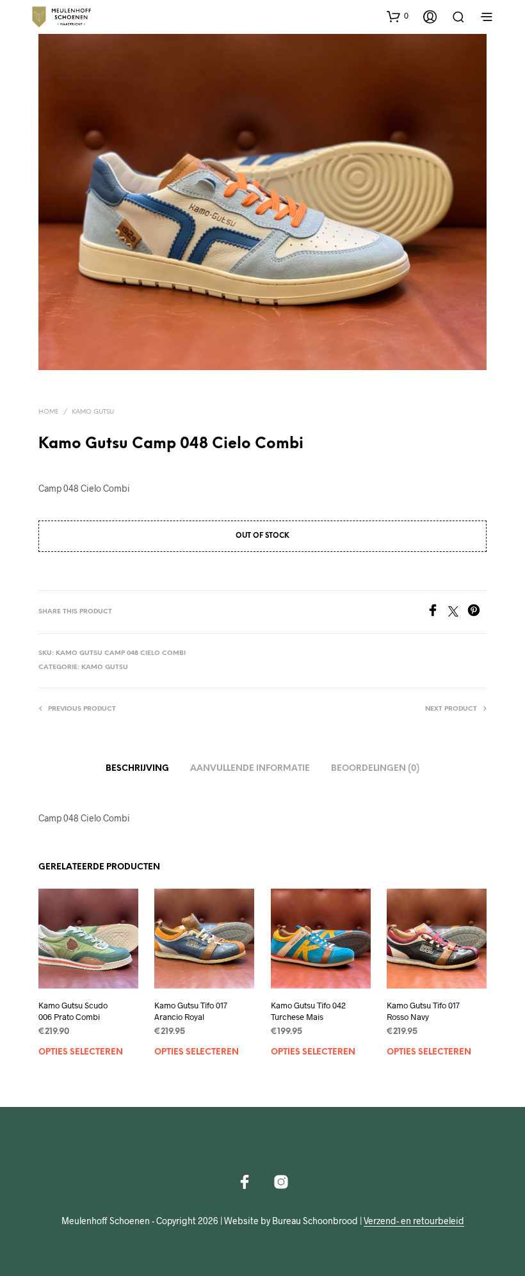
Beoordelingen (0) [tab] (375, 768)
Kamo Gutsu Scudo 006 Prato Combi (73, 1011)
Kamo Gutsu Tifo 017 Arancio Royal (190, 1011)
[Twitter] (457, 612)
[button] (397, 16)
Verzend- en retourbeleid (414, 1221)
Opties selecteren (80, 1052)
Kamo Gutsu (93, 412)
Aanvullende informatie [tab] (250, 768)
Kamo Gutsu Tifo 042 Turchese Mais (308, 1011)
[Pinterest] (477, 612)
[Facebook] (437, 612)
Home (48, 412)
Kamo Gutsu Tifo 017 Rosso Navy (423, 1011)
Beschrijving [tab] (137, 768)
